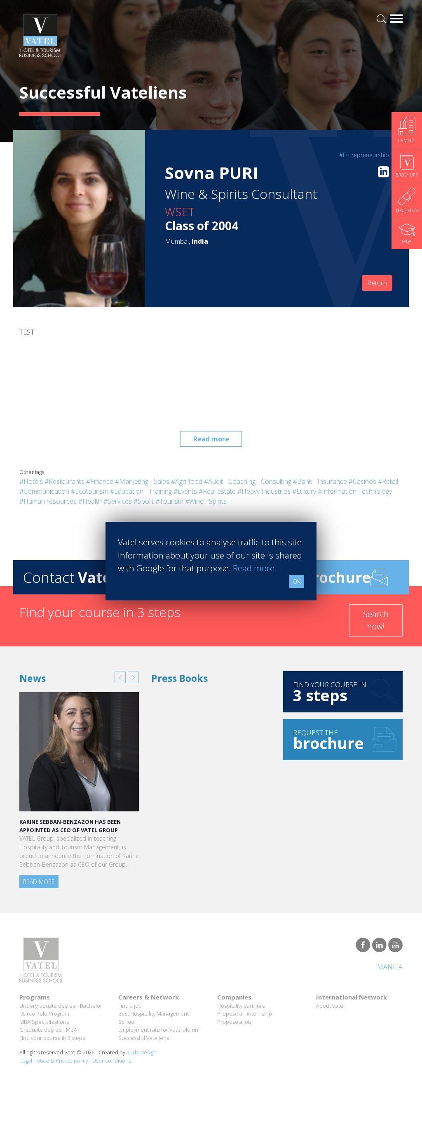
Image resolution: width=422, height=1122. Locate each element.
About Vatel (330, 1005)
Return (377, 283)
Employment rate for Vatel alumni (158, 1029)
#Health (90, 501)
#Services (117, 501)
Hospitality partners (241, 1005)
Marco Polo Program (44, 1013)
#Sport (144, 501)
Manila (390, 966)
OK (296, 581)
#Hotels (31, 481)
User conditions (111, 1060)
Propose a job (234, 1021)
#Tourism (169, 501)
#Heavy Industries (264, 491)
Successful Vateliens (143, 1038)
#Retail (388, 481)
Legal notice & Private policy (53, 1060)
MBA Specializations (44, 1021)
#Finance (99, 481)
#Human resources (48, 501)
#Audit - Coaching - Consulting (247, 481)
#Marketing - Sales (142, 481)
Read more (211, 438)
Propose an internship (244, 1013)
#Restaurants (64, 481)
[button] (120, 677)
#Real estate (217, 491)
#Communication (44, 491)
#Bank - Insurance (320, 481)
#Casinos (362, 481)
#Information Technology (355, 491)
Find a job (130, 1005)
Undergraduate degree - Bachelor (60, 1005)
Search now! (376, 620)
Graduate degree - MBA (48, 1029)
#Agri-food (186, 481)
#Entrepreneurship (364, 155)
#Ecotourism (89, 491)
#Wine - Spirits (206, 501)
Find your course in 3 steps (52, 1038)
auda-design (142, 1052)
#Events (185, 491)
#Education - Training (141, 491)
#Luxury (304, 491)
